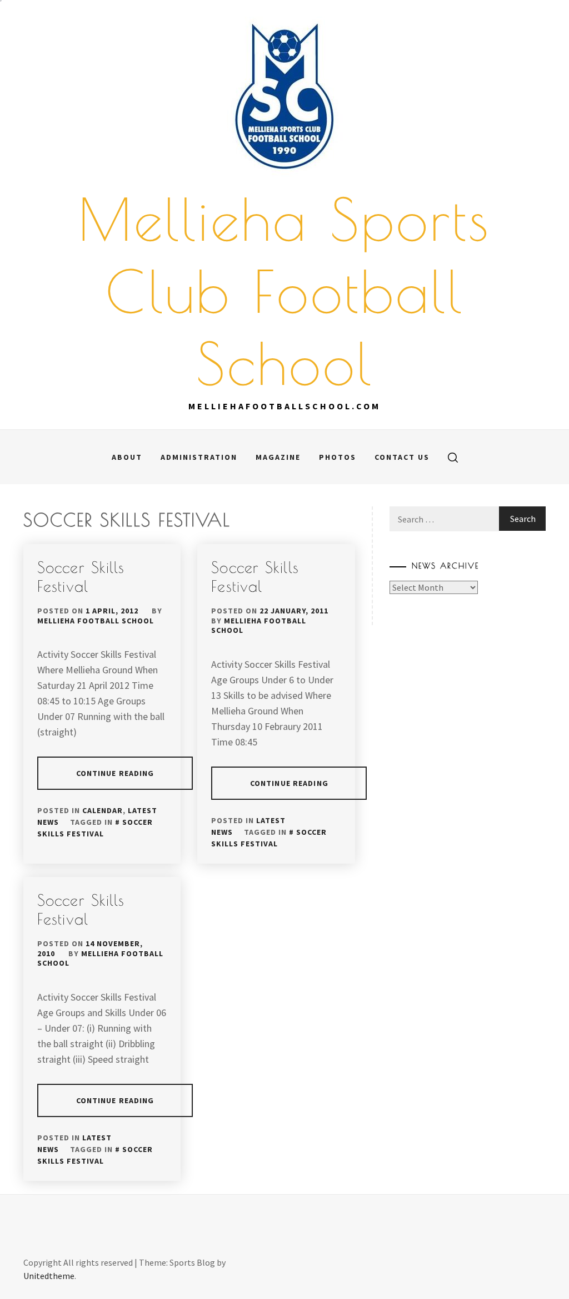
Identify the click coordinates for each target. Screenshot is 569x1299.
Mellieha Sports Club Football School (284, 291)
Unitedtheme (48, 1275)
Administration (199, 457)
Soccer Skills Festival (81, 576)
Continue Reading (115, 773)
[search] (453, 457)
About (127, 457)
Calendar (102, 810)
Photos (337, 457)
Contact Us (402, 457)
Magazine (278, 457)
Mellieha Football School (95, 621)
